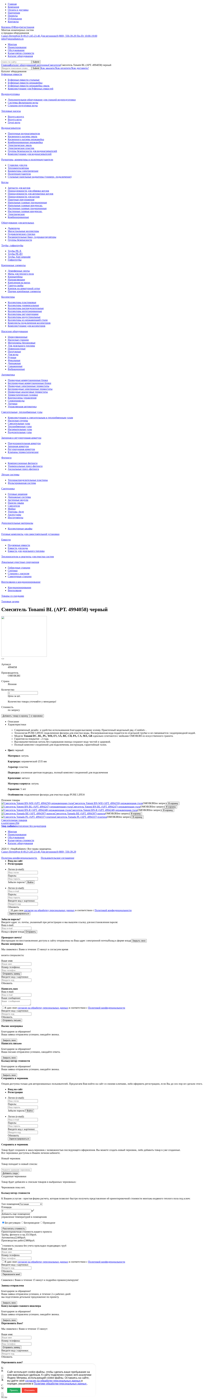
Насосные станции (18, 339)
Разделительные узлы (20, 432)
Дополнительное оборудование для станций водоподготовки (42, 99)
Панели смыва (16, 502)
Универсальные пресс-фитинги (25, 466)
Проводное (49, 1222)
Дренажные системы (19, 497)
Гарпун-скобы (15, 285)
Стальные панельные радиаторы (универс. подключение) (40, 176)
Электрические (16, 214)
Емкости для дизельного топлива (26, 551)
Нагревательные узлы (20, 429)
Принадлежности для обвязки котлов (28, 190)
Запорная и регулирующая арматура (21, 437)
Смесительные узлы (19, 423)
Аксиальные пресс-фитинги (23, 469)
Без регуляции (12, 1222)
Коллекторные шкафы (20, 528)
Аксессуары (14, 514)
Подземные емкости (19, 545)
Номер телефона (10, 1255)
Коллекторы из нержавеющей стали (28, 320)
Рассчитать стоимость (14, 1228)
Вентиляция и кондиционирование (20, 582)
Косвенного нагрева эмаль (22, 136)
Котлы (4, 182)
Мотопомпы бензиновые (21, 342)
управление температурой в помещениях (24, 1216)
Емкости (6, 539)
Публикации (15, 18)
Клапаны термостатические (23, 452)
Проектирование (17, 47)
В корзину (173, 803)
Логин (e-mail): (16, 869)
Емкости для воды (18, 548)
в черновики (37, 716)
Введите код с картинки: (21, 900)
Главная (12, 4)
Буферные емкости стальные (23, 79)
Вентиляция (14, 590)
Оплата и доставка (18, 9)
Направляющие (16, 279)
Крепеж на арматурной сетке (24, 288)
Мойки (12, 508)
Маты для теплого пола (21, 273)
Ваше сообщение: (11, 998)
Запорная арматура (18, 446)
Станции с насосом (18, 573)
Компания (13, 7)
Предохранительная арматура (24, 443)
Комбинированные (18, 217)
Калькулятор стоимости (21, 53)
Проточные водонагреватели (24, 133)
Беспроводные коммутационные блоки (29, 383)
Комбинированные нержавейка (25, 142)
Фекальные (14, 360)
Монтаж (12, 44)
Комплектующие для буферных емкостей (30, 88)
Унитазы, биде (16, 511)
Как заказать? (48, 68)
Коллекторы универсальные (23, 305)
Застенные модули (18, 500)
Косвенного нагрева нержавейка (26, 139)
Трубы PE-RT (15, 254)
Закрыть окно (138, 941)
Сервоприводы (16, 400)
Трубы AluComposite (19, 256)
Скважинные (15, 366)
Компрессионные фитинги (23, 463)
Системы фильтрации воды (23, 102)
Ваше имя (6, 1248)
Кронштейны (15, 276)
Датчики (12, 403)
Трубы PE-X (14, 251)
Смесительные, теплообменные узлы (21, 412)
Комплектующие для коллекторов (26, 325)
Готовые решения (17, 494)
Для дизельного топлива (21, 345)
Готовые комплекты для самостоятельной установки (30, 534)
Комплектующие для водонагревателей (30, 154)
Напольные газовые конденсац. (25, 205)
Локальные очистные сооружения (20, 562)
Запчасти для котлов (19, 187)
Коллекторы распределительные (26, 308)
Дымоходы (14, 228)
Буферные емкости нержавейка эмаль (28, 85)
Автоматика (8, 374)
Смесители (54, 65)
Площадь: (6, 1207)
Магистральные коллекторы (23, 231)
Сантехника (41, 65)
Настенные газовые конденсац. (25, 211)
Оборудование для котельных (17, 222)
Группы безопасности (20, 240)
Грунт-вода (14, 122)
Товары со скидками (12, 596)
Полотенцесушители (19, 173)
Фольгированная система (22, 483)
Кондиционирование (19, 587)
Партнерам (14, 12)
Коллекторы (8, 296)
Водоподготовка (10, 94)
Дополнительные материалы (17, 523)
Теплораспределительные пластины (28, 480)
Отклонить (29, 1390)
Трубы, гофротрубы (12, 245)
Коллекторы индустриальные (24, 317)
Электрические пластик (21, 148)
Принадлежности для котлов (24, 196)
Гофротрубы (14, 259)
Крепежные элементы (13, 265)
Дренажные (14, 363)
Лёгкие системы (10, 474)
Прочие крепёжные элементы (24, 291)
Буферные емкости (11, 74)
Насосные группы (18, 420)
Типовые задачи (10, 601)
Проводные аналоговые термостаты (28, 392)
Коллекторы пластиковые (22, 302)
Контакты (13, 21)
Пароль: (12, 875)
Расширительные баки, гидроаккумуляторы (32, 237)
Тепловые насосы (11, 111)
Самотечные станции (20, 576)
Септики (13, 570)
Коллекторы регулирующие (23, 314)
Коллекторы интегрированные (25, 311)
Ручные (12, 357)
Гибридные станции (19, 567)
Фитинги (6, 457)
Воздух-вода (15, 119)
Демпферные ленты (19, 270)
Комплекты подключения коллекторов (29, 323)
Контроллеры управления (22, 397)
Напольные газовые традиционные (27, 202)
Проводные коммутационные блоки (28, 380)
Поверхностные (17, 348)
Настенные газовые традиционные (27, 208)
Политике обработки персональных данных (60, 1383)
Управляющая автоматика (22, 406)
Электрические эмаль (20, 145)
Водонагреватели (11, 128)
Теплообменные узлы (20, 426)
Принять (14, 1390)
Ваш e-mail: (7, 925)
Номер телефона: (10, 967)
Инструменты (15, 517)
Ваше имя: (7, 960)
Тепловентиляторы (18, 168)
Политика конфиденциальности (19, 858)
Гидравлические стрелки (21, 234)
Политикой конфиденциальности (113, 910)
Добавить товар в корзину (15, 716)
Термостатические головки (23, 394)
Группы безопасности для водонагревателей (32, 151)
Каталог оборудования (20, 56)
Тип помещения (10, 1204)
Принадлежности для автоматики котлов (30, 193)
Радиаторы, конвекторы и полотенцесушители (27, 159)
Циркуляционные (17, 337)
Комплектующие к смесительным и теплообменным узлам (40, 417)
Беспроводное (31, 1222)
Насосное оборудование (14, 331)
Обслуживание (16, 50)
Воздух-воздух (16, 116)
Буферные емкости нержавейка (25, 82)
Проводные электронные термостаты (28, 386)
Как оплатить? (64, 68)
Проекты (13, 15)
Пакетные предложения (21, 199)
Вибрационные (16, 369)
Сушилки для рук (17, 165)
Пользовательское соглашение (57, 858)
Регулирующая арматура (21, 449)
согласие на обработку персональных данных (49, 910)
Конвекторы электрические (23, 171)
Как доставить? (80, 68)
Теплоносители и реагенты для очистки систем (27, 556)
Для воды (13, 354)
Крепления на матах (19, 282)
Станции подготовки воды (23, 105)
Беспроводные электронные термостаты (30, 389)
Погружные (14, 351)
